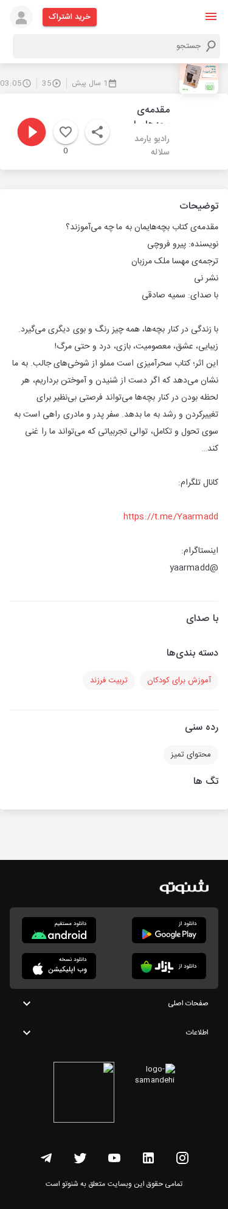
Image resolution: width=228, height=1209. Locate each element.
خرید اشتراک (70, 17)
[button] (211, 16)
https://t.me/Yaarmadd (170, 517)
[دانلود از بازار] (169, 966)
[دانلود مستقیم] (59, 930)
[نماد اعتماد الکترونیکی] (84, 1094)
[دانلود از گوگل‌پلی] (169, 930)
